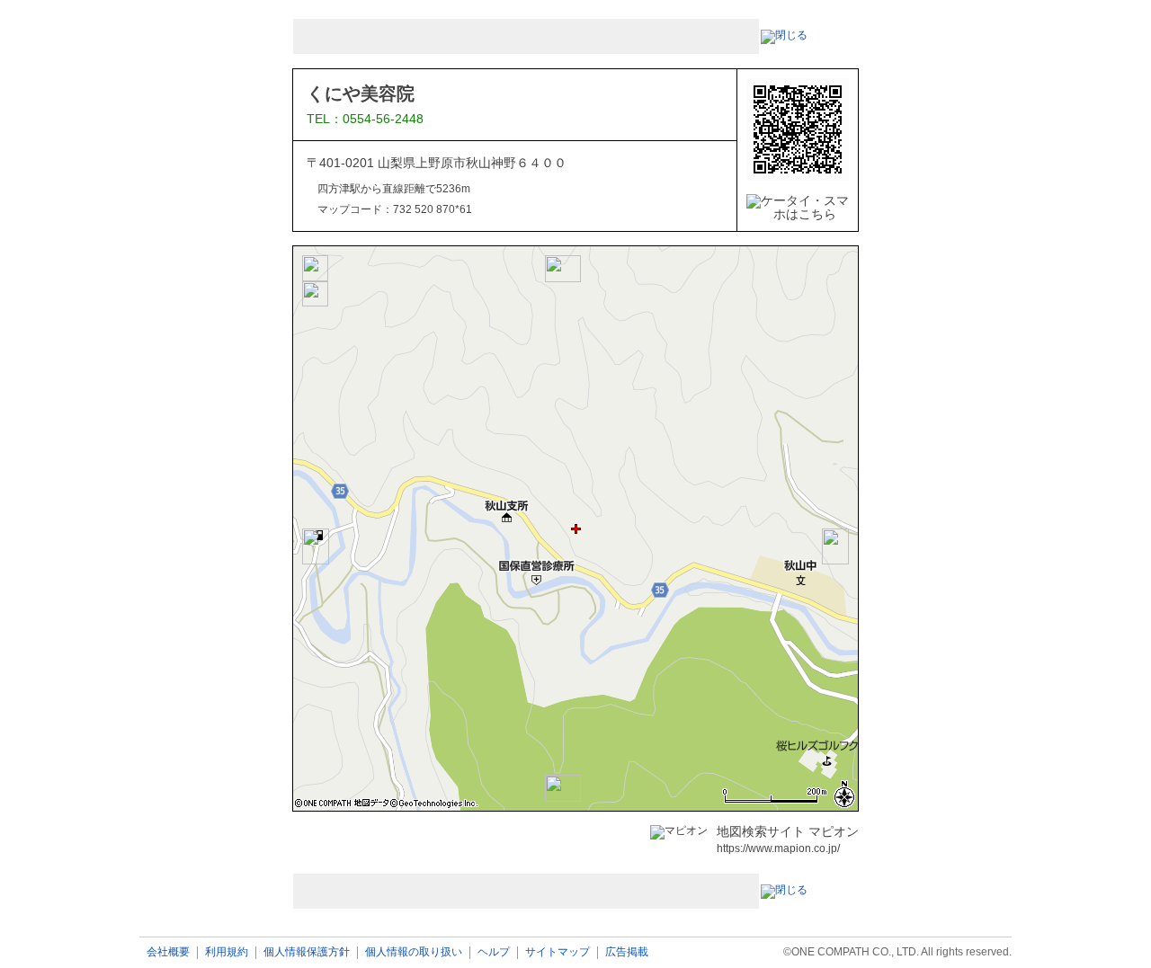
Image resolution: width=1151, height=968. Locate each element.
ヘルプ (493, 952)
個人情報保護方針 (306, 952)
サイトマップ (557, 952)
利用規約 (226, 952)
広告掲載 (626, 952)
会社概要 (168, 952)
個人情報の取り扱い (413, 952)
